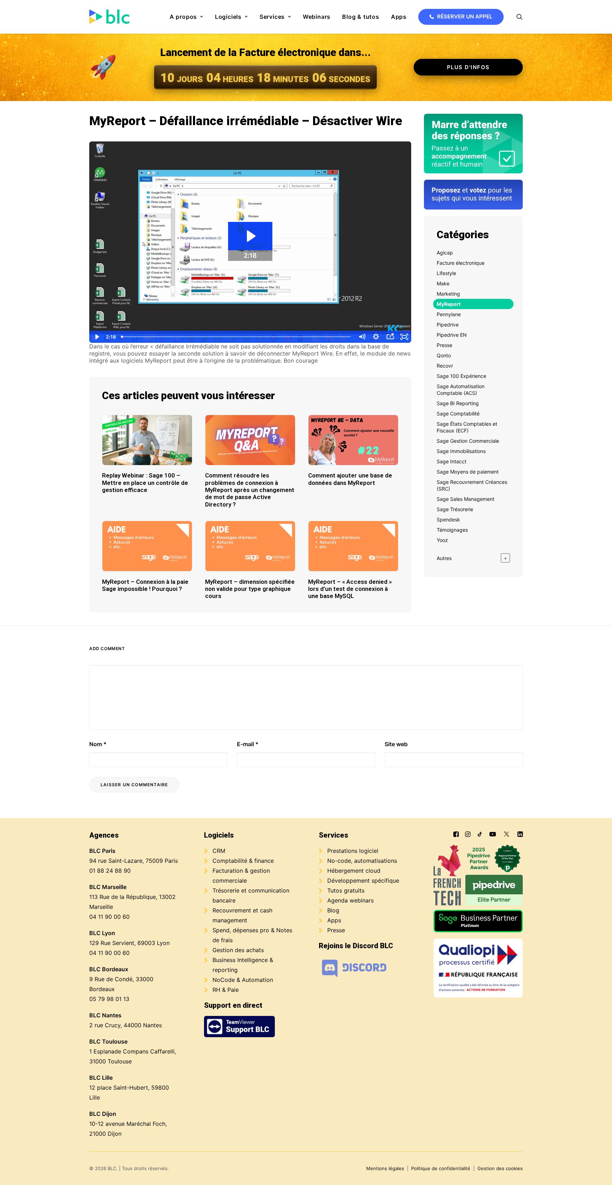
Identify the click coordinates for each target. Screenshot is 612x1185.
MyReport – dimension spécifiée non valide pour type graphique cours (250, 589)
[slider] (236, 337)
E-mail (248, 744)
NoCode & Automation (242, 979)
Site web (396, 744)
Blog (333, 910)
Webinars (316, 16)
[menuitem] (186, 16)
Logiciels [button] (228, 16)
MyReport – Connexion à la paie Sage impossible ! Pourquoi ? (145, 585)
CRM (218, 850)
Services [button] (272, 16)
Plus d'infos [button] (468, 67)
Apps (399, 16)
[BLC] (109, 17)
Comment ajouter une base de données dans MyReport (350, 479)
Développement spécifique (363, 880)
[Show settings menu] (376, 337)
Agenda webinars (350, 900)
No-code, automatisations (362, 860)
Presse (336, 930)
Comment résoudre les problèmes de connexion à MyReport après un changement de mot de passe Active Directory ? (249, 490)
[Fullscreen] (404, 337)
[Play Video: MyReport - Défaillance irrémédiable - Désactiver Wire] (250, 236)
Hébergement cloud (353, 870)
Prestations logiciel (352, 850)
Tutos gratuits (345, 890)
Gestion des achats (238, 950)
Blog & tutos (360, 16)
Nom (98, 744)
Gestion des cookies (500, 1168)
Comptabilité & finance (243, 860)
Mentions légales (385, 1168)
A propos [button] (183, 16)
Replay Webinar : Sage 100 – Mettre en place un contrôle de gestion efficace (145, 482)
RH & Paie (225, 989)
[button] (519, 16)
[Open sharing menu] (390, 337)
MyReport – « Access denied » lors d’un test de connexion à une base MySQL (350, 589)
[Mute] (362, 337)
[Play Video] (96, 337)
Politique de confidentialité (440, 1168)
